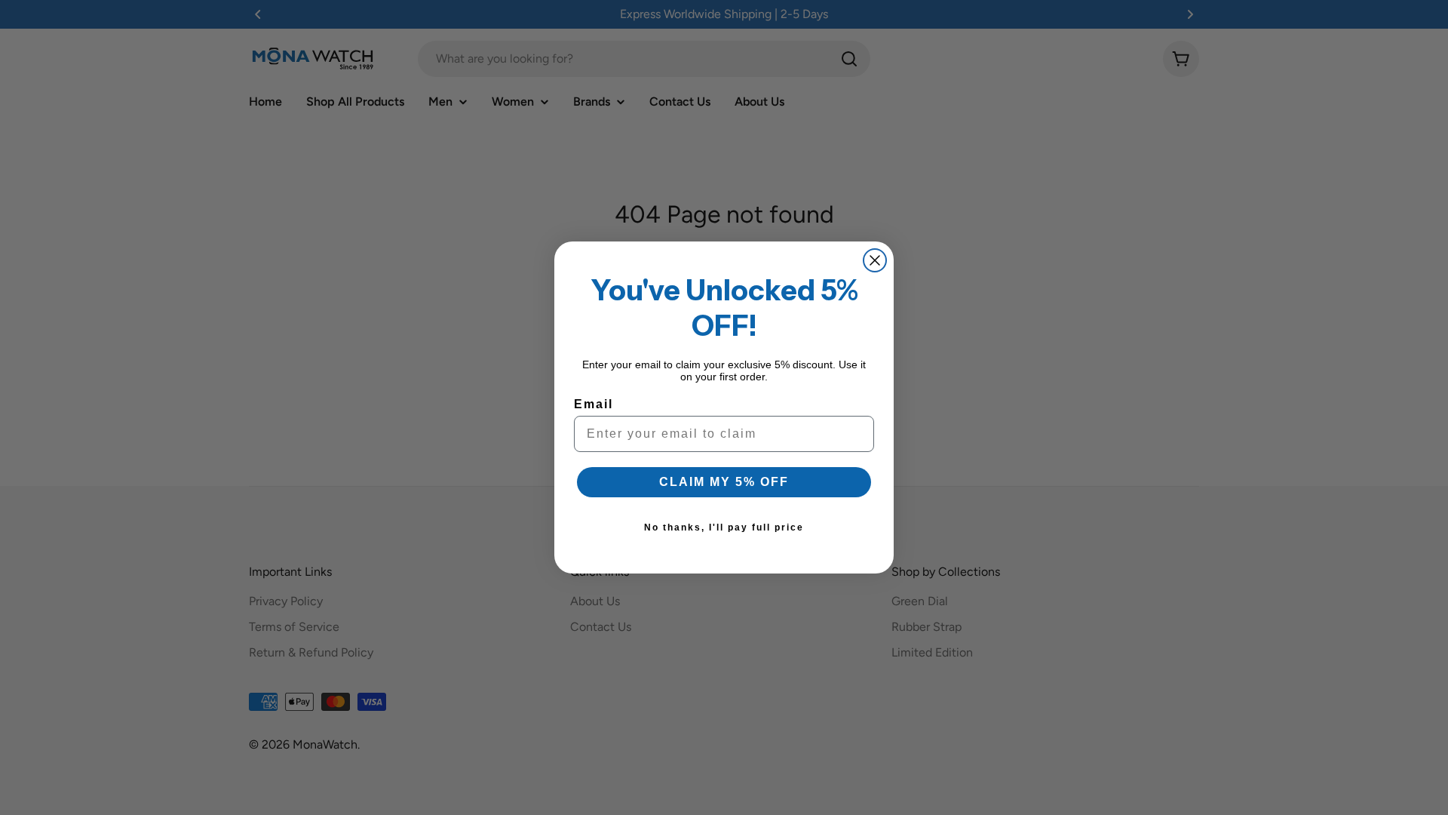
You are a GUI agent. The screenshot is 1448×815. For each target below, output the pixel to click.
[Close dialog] (875, 260)
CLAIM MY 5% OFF (724, 481)
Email (593, 404)
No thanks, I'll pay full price (724, 527)
